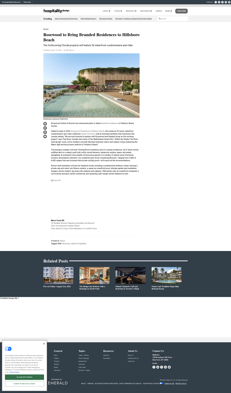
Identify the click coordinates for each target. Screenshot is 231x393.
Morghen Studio (105, 19)
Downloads (106, 358)
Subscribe (181, 11)
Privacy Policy (14, 372)
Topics (117, 11)
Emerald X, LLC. (170, 380)
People (56, 367)
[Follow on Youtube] (229, 2)
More (167, 11)
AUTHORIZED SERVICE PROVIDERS (106, 383)
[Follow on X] (222, 2)
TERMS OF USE (169, 383)
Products (130, 11)
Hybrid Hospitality (78, 243)
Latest (105, 11)
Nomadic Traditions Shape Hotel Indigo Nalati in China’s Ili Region (141, 19)
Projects (56, 358)
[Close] (44, 343)
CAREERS (90, 383)
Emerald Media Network (11, 2)
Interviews (82, 364)
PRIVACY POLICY (180, 383)
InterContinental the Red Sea (66, 19)
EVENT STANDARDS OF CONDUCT (130, 383)
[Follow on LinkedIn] (219, 2)
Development (83, 361)
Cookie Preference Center (24, 383)
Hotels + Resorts (84, 355)
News (46, 29)
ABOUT (83, 383)
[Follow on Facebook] (216, 2)
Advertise (27, 2)
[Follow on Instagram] (226, 2)
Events (159, 11)
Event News (82, 367)
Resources (145, 11)
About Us (131, 355)
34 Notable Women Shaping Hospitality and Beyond (72, 223)
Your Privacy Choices (151, 383)
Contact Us (131, 361)
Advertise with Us (133, 358)
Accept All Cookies (24, 377)
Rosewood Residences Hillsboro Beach (87, 131)
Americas (66, 243)
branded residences (109, 123)
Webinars (106, 355)
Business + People (84, 370)
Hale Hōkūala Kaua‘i (88, 19)
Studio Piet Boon (88, 134)
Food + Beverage (84, 358)
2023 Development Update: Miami (65, 226)
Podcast (56, 364)
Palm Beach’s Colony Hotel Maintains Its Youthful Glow (74, 228)
